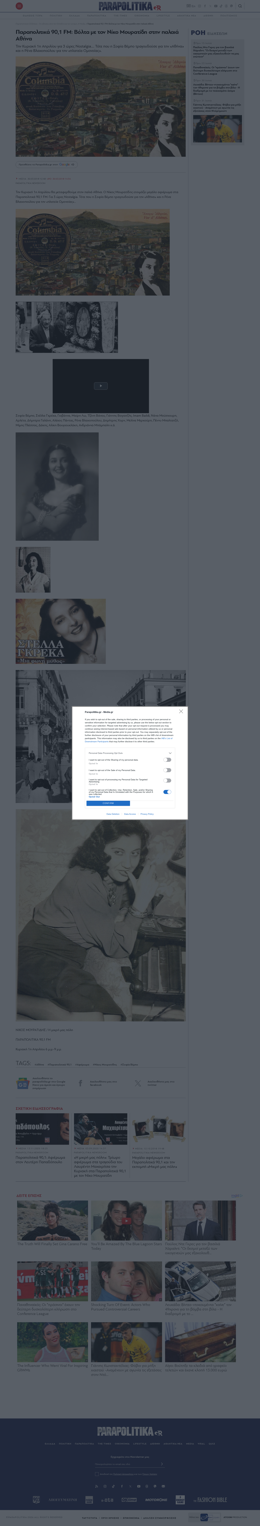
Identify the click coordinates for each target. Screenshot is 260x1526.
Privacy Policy (147, 814)
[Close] (182, 712)
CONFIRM (108, 803)
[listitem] (130, 753)
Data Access (130, 814)
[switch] (167, 760)
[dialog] (130, 763)
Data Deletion (113, 814)
